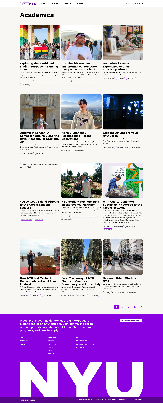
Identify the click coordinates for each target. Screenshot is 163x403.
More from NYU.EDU (27, 400)
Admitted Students (68, 295)
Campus (79, 3)
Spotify (51, 354)
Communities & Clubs (76, 216)
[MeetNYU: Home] (28, 3)
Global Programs (26, 81)
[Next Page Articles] (141, 306)
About (78, 337)
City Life (65, 216)
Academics (55, 3)
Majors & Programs (40, 81)
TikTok (50, 351)
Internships (66, 81)
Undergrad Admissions (84, 400)
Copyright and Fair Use (85, 344)
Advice (67, 3)
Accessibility (81, 347)
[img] (40, 42)
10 (135, 307)
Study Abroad (25, 84)
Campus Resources (26, 219)
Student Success (136, 400)
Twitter (51, 341)
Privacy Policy (81, 341)
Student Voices (53, 81)
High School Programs (117, 400)
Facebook (52, 344)
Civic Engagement (117, 226)
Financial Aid (101, 400)
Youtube (51, 347)
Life (43, 3)
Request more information (130, 321)
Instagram (52, 337)
